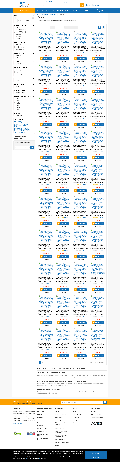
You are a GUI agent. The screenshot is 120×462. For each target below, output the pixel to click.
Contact (86, 10)
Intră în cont (91, 5)
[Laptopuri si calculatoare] (23, 429)
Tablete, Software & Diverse (44, 420)
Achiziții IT (68, 10)
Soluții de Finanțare (60, 439)
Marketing (43, 458)
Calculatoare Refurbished (21, 123)
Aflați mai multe (66, 456)
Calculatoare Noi (18, 121)
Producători (76, 411)
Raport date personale (97, 417)
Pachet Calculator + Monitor (21, 128)
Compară (46, 61)
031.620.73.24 (50, 2)
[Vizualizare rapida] (51, 42)
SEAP (53, 10)
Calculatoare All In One (20, 125)
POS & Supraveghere (42, 431)
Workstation (17, 127)
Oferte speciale (77, 414)
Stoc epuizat (76, 420)
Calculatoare (40, 411)
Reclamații (62, 2)
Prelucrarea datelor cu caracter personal (61, 427)
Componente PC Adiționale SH (22, 130)
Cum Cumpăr (58, 420)
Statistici (36, 458)
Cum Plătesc (58, 417)
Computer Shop (17, 423)
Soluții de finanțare (77, 10)
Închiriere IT (60, 10)
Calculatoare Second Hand (21, 124)
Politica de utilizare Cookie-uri (62, 442)
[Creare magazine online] (97, 423)
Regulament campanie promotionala (61, 432)
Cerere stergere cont (96, 420)
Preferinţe (30, 458)
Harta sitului (76, 417)
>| (49, 362)
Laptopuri (39, 414)
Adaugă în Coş (47, 58)
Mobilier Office (41, 423)
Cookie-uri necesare (20, 458)
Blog (74, 423)
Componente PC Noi (19, 132)
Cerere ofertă (45, 10)
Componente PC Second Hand (22, 129)
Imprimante (40, 417)
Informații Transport (60, 414)
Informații (57, 2)
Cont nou (97, 5)
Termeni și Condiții (96, 414)
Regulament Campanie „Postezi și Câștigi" (61, 436)
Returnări (93, 411)
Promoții (38, 10)
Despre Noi (58, 411)
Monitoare (40, 425)
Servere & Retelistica (42, 428)
